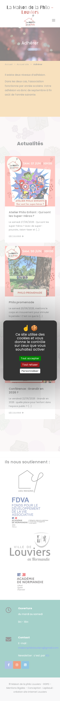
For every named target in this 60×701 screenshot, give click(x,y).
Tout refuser (30, 365)
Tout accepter (30, 358)
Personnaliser (30, 371)
